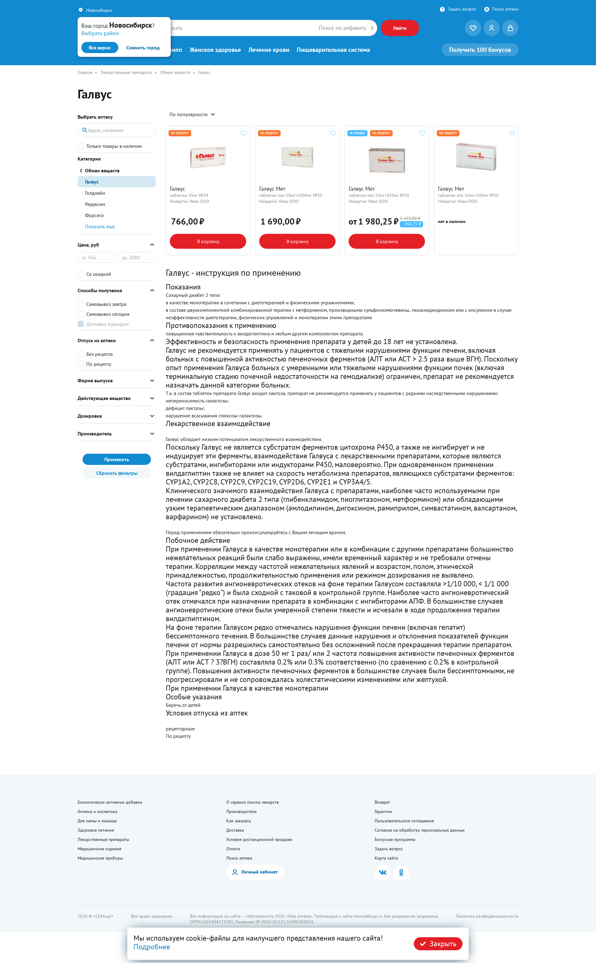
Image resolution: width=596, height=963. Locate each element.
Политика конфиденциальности (487, 916)
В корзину (208, 241)
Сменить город (143, 47)
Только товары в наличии (114, 146)
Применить (116, 459)
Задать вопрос (462, 9)
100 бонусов (480, 50)
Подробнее (151, 947)
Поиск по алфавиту (342, 28)
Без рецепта (99, 354)
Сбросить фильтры (117, 473)
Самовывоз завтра (106, 304)
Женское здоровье (215, 49)
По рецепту (98, 364)
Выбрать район (100, 33)
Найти (400, 28)
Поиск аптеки (505, 9)
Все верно (100, 47)
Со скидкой (98, 274)
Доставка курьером (107, 324)
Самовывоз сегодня (107, 314)
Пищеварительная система (333, 49)
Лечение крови (268, 49)
